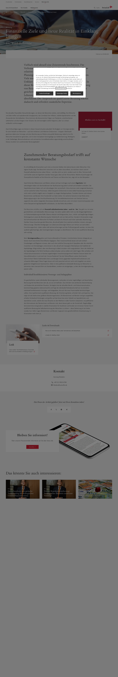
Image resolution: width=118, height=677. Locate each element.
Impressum (69, 88)
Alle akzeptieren (77, 93)
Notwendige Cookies (62, 93)
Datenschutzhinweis (61, 88)
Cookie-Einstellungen (44, 93)
